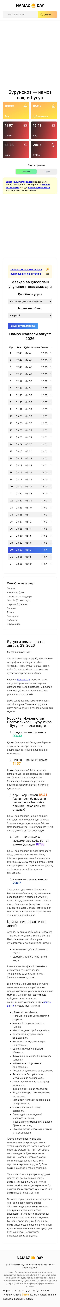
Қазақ (43, 1294)
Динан (10, 612)
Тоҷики (52, 1294)
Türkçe (35, 1290)
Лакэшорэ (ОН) (15, 592)
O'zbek (17, 1294)
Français (45, 1290)
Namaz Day (23, 679)
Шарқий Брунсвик (17, 604)
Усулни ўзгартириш (23, 325)
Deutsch (28, 1298)
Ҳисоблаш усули (30, 294)
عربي (28, 1290)
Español (18, 1298)
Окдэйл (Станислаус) (19, 600)
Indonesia (8, 1298)
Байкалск (12, 620)
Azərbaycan (18, 1290)
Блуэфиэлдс (13, 624)
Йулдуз (11, 588)
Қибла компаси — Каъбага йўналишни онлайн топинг (26, 271)
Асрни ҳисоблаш (30, 308)
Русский (7, 1294)
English (6, 1290)
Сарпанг (11, 608)
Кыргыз (34, 1294)
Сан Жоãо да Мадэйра (19, 596)
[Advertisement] (30, 56)
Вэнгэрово (13, 616)
